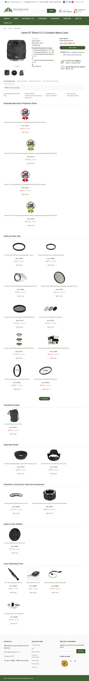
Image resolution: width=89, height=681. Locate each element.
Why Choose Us (36, 651)
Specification (35, 81)
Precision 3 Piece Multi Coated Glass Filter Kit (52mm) (19, 348)
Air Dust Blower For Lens (33, 582)
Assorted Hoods (71, 93)
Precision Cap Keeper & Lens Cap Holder (55, 582)
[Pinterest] (75, 661)
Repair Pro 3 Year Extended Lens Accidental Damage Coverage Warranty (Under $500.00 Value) (31, 153)
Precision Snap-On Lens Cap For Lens (15, 543)
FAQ (33, 648)
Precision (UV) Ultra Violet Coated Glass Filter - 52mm (19, 255)
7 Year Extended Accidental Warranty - (43, 61)
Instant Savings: (64, 40)
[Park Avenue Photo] (16, 10)
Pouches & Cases (50, 93)
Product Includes (51, 81)
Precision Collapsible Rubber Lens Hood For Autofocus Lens (21, 463)
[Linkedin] (71, 661)
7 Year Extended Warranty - (42, 52)
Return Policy (35, 660)
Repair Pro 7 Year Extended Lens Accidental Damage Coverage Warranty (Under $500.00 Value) (31, 215)
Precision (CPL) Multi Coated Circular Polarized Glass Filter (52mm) (59, 286)
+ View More (44, 398)
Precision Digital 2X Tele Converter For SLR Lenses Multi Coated (49, 503)
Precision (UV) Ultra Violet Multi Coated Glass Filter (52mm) (21, 286)
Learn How (73, 57)
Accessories (9, 81)
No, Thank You (37, 66)
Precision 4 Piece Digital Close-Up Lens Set (16, 503)
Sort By (7, 87)
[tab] (9, 82)
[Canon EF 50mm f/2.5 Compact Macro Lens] (7, 72)
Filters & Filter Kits (29, 93)
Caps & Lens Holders (51, 95)
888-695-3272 (34, 2)
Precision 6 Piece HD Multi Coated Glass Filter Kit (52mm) (53, 348)
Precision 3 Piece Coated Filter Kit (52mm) (50, 317)
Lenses (10, 28)
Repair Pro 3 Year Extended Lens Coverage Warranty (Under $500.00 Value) (25, 122)
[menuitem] (6, 18)
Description (22, 81)
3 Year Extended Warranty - (42, 50)
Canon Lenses (17, 28)
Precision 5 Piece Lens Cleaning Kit (14, 613)
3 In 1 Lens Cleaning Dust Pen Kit (13, 582)
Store (5, 28)
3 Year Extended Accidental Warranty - (43, 55)
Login (64, 11)
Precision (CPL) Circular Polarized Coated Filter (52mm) (20, 317)
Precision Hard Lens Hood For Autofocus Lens (53, 463)
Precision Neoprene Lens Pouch (13, 424)
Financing (34, 667)
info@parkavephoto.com (16, 2)
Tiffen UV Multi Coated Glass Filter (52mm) (45, 379)
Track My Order (36, 645)
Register (69, 11)
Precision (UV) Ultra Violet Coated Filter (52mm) (51, 255)
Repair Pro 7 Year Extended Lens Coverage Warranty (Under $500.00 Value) (25, 184)
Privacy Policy (35, 663)
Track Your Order (79, 2)
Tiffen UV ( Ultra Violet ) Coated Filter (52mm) (17, 379)
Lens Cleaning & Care (72, 95)
